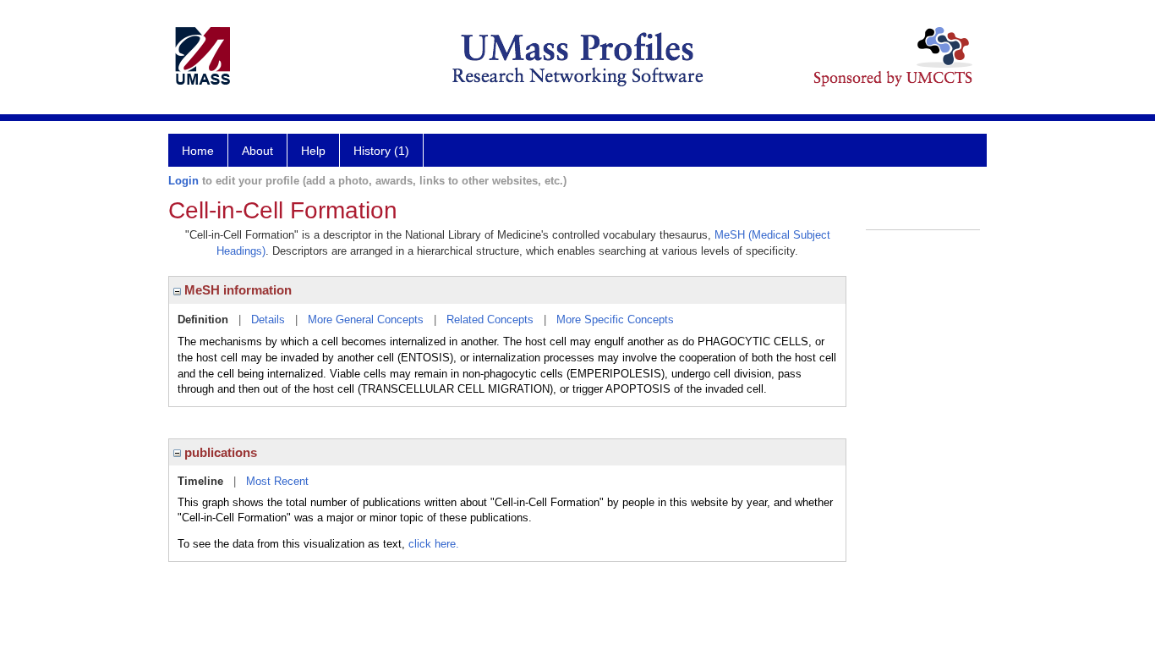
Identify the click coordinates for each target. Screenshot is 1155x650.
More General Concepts (366, 319)
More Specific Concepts (615, 319)
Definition (203, 319)
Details (268, 319)
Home (198, 150)
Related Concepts (490, 319)
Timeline (200, 481)
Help (313, 150)
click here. (433, 543)
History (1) (381, 150)
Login (183, 180)
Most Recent (277, 481)
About (257, 150)
